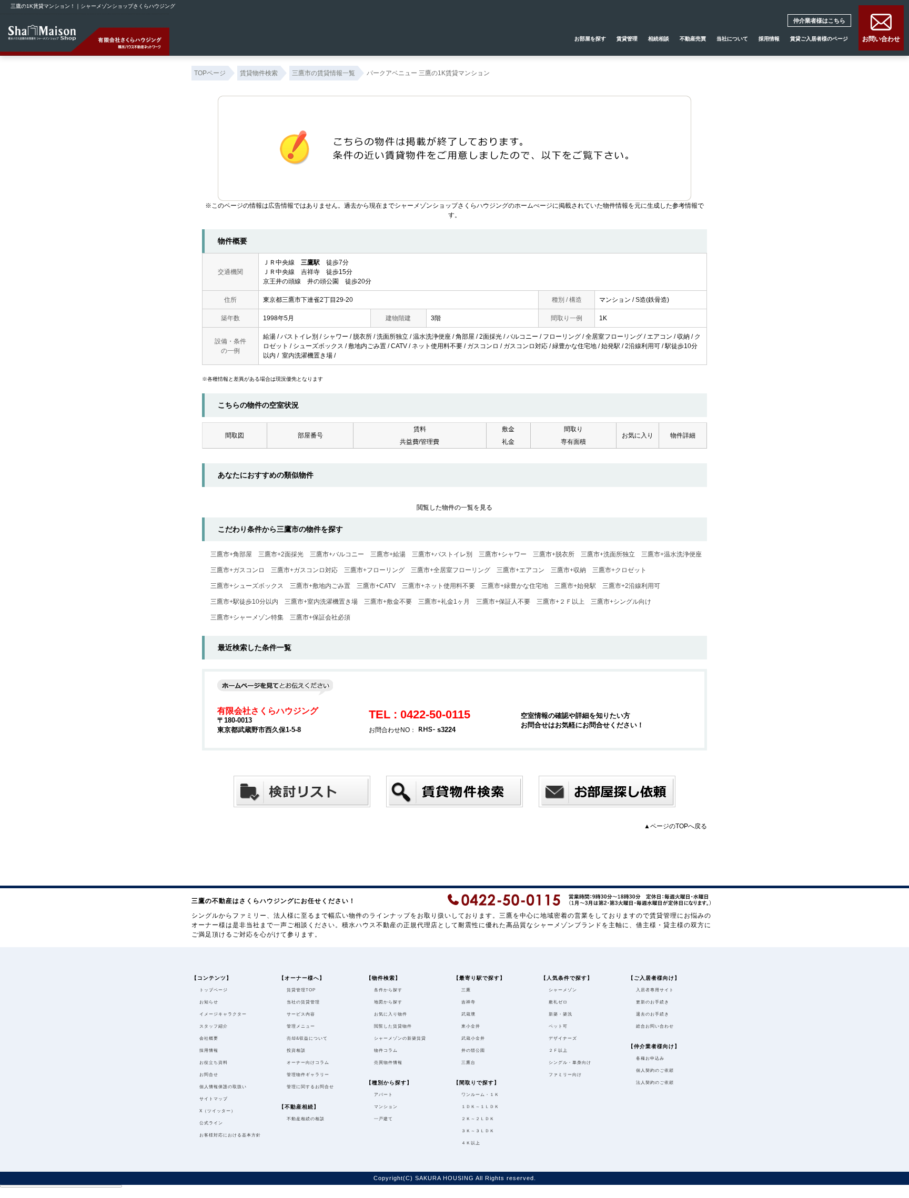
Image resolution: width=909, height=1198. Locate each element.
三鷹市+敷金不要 (388, 601)
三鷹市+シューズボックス (247, 586)
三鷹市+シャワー (503, 554)
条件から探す (388, 990)
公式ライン (211, 1123)
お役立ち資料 (213, 1062)
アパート (383, 1094)
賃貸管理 (627, 39)
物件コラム (386, 1050)
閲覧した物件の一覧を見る (454, 507)
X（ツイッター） (217, 1111)
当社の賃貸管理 (303, 1002)
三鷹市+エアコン (520, 570)
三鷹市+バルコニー (337, 554)
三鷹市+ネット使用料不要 (438, 586)
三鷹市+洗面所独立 (608, 554)
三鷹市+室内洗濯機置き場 (321, 601)
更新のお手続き (652, 1002)
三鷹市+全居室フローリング (450, 570)
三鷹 (466, 990)
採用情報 (769, 39)
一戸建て (383, 1118)
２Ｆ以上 (558, 1050)
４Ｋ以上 (470, 1143)
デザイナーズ (563, 1038)
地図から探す (388, 1002)
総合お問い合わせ (655, 1026)
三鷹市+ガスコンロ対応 (304, 570)
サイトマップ (213, 1099)
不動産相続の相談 (306, 1118)
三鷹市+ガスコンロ (237, 570)
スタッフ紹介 (213, 1026)
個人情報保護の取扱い (223, 1086)
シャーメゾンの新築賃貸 (400, 1038)
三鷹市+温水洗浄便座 (671, 554)
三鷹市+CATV (376, 586)
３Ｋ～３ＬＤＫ (477, 1131)
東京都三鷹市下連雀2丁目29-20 (308, 299)
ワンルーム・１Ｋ (480, 1094)
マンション (386, 1106)
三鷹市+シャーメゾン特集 (247, 617)
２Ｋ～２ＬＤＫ (477, 1118)
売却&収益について (307, 1038)
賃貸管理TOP (301, 990)
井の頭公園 (473, 1050)
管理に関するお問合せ (310, 1086)
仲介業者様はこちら (826, 20)
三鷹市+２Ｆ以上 (560, 601)
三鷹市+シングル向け (621, 601)
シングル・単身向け (570, 1062)
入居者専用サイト (655, 990)
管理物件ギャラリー (308, 1074)
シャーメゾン (563, 990)
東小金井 (470, 1026)
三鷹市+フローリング (374, 570)
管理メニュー (301, 1026)
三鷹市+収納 (568, 570)
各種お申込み (650, 1058)
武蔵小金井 (473, 1038)
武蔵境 (468, 1014)
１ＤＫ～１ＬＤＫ (480, 1106)
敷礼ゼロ (558, 1002)
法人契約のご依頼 (655, 1082)
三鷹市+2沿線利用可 (631, 586)
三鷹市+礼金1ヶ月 (444, 601)
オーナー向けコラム (308, 1062)
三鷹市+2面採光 (281, 554)
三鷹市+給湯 (388, 554)
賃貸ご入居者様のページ (819, 39)
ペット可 (558, 1026)
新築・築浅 (560, 1014)
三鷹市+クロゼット (619, 570)
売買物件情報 (388, 1062)
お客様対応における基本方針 (230, 1135)
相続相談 (658, 39)
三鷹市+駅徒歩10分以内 (244, 601)
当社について (732, 39)
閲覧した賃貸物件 (393, 1026)
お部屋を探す (590, 39)
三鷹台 (468, 1062)
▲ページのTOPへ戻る (675, 826)
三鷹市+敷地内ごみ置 (320, 586)
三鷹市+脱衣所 (553, 554)
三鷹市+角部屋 (231, 554)
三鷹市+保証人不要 (503, 601)
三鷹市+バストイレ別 (442, 554)
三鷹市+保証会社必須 (320, 617)
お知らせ (208, 1002)
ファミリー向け (565, 1074)
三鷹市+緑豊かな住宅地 (514, 586)
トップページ (213, 990)
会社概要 (208, 1038)
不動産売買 (693, 39)
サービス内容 (301, 1014)
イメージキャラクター (223, 1014)
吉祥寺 (468, 1002)
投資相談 (296, 1050)
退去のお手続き (652, 1014)
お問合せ (208, 1074)
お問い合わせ (881, 38)
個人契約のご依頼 (655, 1070)
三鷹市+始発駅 (575, 586)
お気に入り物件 (390, 1014)
